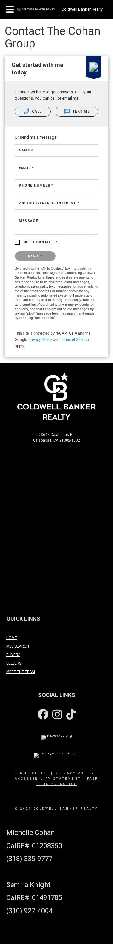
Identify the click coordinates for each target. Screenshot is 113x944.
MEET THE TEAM (20, 672)
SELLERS (13, 663)
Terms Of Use (31, 773)
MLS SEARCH (17, 646)
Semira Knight (29, 885)
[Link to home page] (36, 9)
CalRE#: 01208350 (34, 846)
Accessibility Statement (48, 778)
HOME (11, 638)
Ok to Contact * (40, 242)
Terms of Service (75, 340)
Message (28, 221)
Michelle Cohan (31, 833)
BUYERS (13, 655)
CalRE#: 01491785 (34, 898)
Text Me (80, 111)
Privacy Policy (40, 340)
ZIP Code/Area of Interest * (49, 203)
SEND (34, 256)
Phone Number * (36, 186)
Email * (26, 168)
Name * (26, 150)
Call (36, 111)
